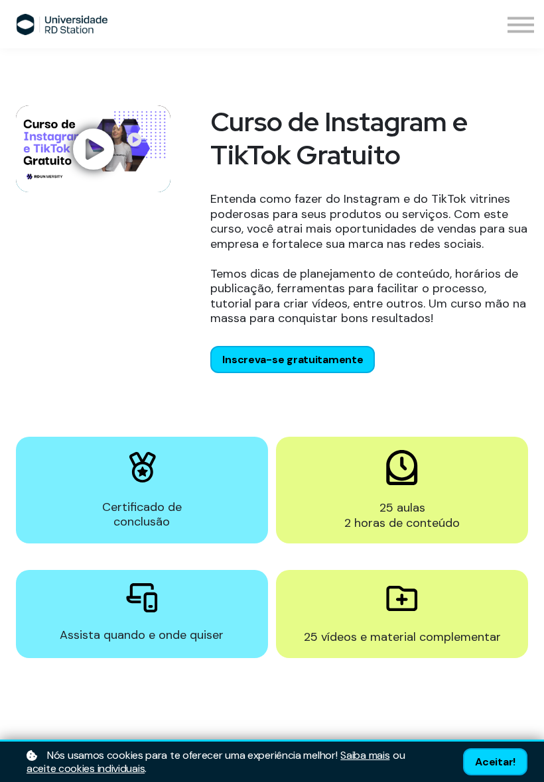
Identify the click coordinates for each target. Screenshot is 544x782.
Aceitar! (495, 762)
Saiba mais (364, 755)
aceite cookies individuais (86, 768)
